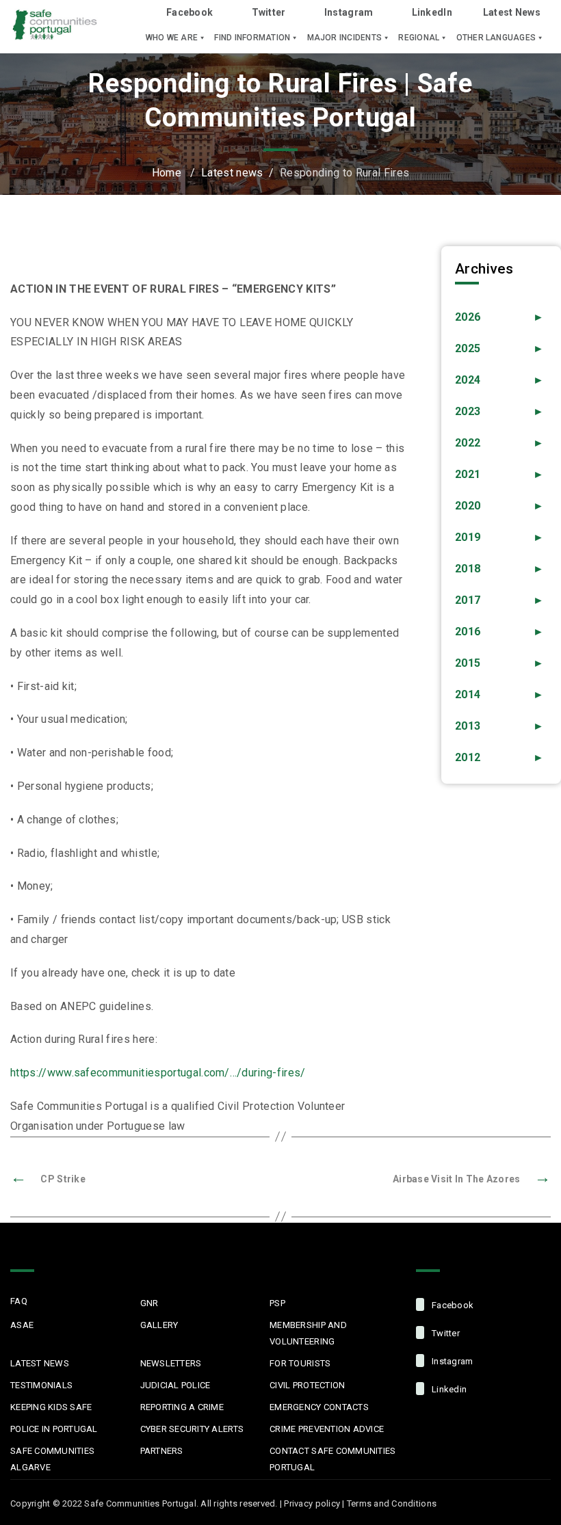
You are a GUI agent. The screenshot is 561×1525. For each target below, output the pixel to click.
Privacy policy (312, 1503)
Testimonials (41, 1385)
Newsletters (171, 1363)
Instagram (349, 12)
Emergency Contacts (319, 1407)
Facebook (189, 12)
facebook (451, 1305)
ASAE (22, 1325)
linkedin (448, 1389)
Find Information (252, 37)
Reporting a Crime (182, 1407)
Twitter (268, 12)
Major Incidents (344, 37)
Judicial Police (175, 1385)
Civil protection (307, 1385)
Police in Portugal (54, 1429)
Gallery (159, 1325)
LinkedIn (432, 12)
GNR (149, 1303)
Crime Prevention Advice (327, 1429)
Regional (418, 37)
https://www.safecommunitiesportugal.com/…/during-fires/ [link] (158, 1072)
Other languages (496, 37)
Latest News (511, 12)
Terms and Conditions (391, 1503)
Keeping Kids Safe (51, 1407)
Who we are (172, 37)
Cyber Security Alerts (192, 1429)
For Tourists (300, 1363)
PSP (277, 1303)
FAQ (18, 1301)
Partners (161, 1451)
